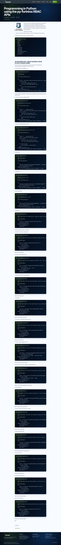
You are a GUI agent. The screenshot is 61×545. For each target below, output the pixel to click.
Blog (47, 1)
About (50, 1)
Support (34, 1)
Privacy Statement (54, 542)
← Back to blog (17, 528)
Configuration (7, 19)
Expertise (38, 1)
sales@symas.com (24, 535)
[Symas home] (7, 2)
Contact (55, 1)
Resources (43, 1)
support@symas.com (25, 536)
